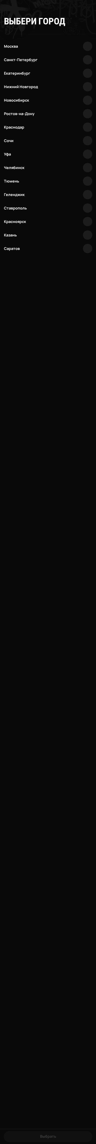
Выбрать (48, 1136)
